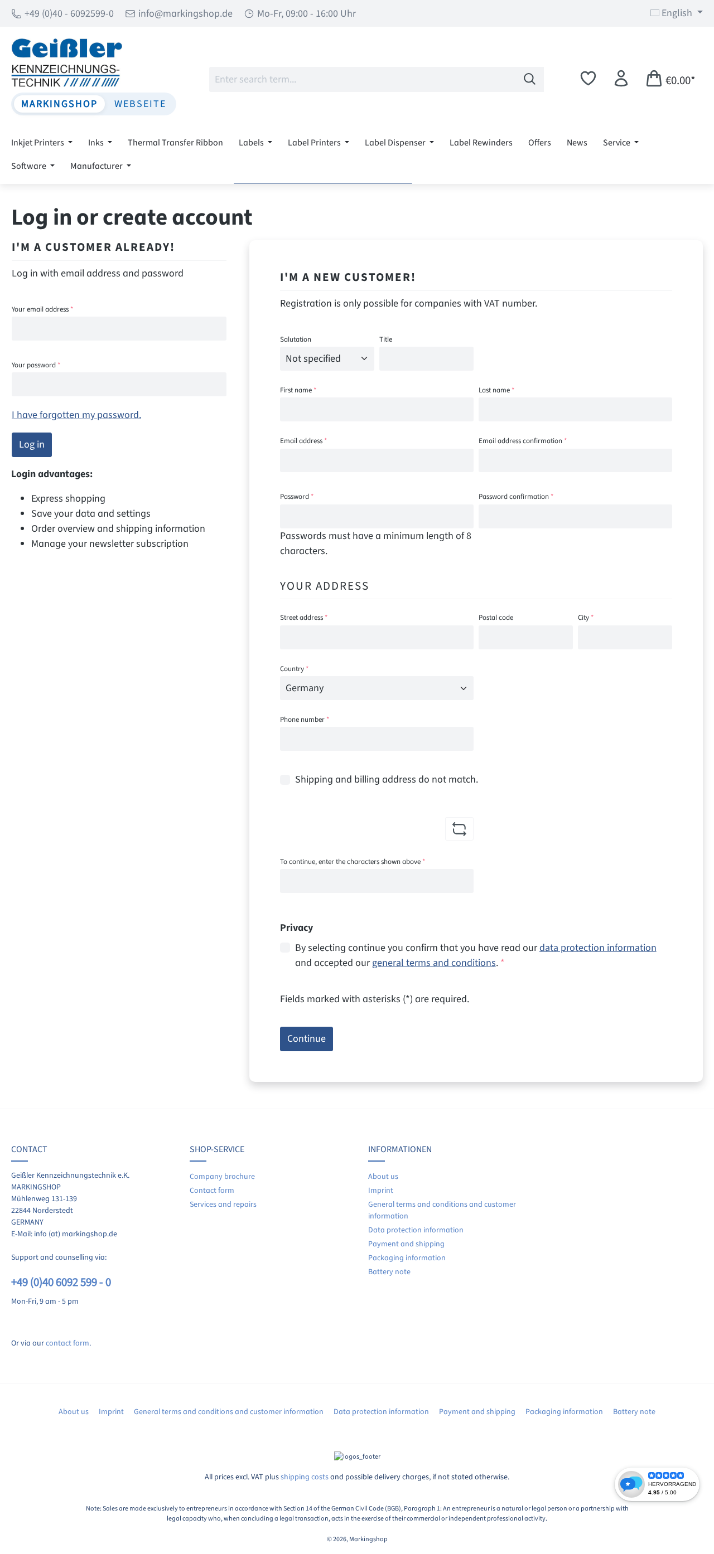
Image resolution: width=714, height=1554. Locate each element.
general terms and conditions (434, 963)
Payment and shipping (406, 1244)
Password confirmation (516, 497)
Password (296, 497)
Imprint (380, 1190)
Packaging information (407, 1258)
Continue (306, 1039)
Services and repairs (223, 1204)
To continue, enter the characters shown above (352, 862)
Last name (496, 390)
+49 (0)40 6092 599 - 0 (61, 1282)
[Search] (530, 79)
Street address (303, 618)
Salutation (295, 339)
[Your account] (621, 79)
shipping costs (305, 1477)
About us (383, 1176)
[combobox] (362, 79)
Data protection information (416, 1230)
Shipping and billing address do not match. (386, 779)
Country (294, 669)
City (586, 618)
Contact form (212, 1190)
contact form (67, 1343)
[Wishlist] (588, 79)
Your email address (42, 309)
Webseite (140, 104)
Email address (303, 441)
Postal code (496, 618)
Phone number (304, 720)
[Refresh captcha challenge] (459, 829)
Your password (36, 365)
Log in (32, 444)
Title (385, 339)
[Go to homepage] (93, 62)
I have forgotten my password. (76, 415)
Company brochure (222, 1176)
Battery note (389, 1272)
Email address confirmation (523, 441)
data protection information (598, 948)
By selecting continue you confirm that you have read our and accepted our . (476, 955)
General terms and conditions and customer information (229, 1411)
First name (298, 390)
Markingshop (59, 104)
